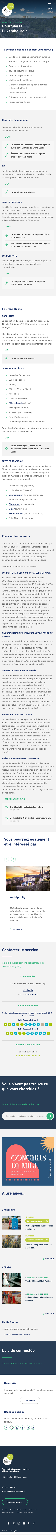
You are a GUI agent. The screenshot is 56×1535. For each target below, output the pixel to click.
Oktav (12, 509)
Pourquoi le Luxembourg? (12, 22)
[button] (6, 859)
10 (26, 1024)
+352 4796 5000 (30, 994)
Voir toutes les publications (17, 1334)
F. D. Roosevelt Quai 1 (28, 1020)
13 (30, 1024)
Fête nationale (16, 403)
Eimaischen (14, 504)
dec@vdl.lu (28, 990)
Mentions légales (8, 1512)
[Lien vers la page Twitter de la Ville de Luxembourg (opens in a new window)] (12, 1428)
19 (42, 1024)
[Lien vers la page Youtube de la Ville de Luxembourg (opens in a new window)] (22, 1428)
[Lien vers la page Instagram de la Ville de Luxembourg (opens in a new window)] (17, 1428)
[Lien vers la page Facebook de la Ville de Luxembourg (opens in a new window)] (6, 1428)
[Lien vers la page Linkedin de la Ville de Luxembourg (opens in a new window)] (28, 1428)
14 (34, 1024)
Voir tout (49, 1259)
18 (38, 1024)
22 (46, 1024)
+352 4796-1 (10, 1487)
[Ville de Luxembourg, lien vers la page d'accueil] (8, 15)
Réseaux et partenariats (18, 1510)
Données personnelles (25, 1512)
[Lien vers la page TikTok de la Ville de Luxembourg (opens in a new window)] (33, 1428)
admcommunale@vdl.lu (16, 1491)
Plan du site (33, 1510)
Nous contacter (14, 1502)
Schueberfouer (16, 513)
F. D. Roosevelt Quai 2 (28, 1029)
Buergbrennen (16, 495)
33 (50, 1024)
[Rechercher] (49, 1116)
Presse (4, 1510)
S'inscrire (30, 1400)
